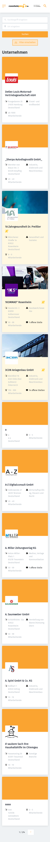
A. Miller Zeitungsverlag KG (20, 547)
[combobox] (25, 20)
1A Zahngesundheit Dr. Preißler (23, 226)
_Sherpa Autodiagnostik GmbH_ (23, 159)
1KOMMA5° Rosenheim (18, 302)
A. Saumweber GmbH (17, 614)
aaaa (8, 804)
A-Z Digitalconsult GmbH (19, 484)
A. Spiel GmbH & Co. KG (18, 680)
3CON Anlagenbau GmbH (19, 369)
